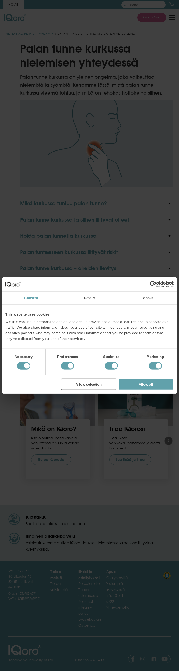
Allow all (146, 384)
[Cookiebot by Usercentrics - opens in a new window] (153, 284)
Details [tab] (89, 298)
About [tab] (148, 298)
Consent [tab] (31, 298)
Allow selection (89, 384)
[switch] (67, 366)
